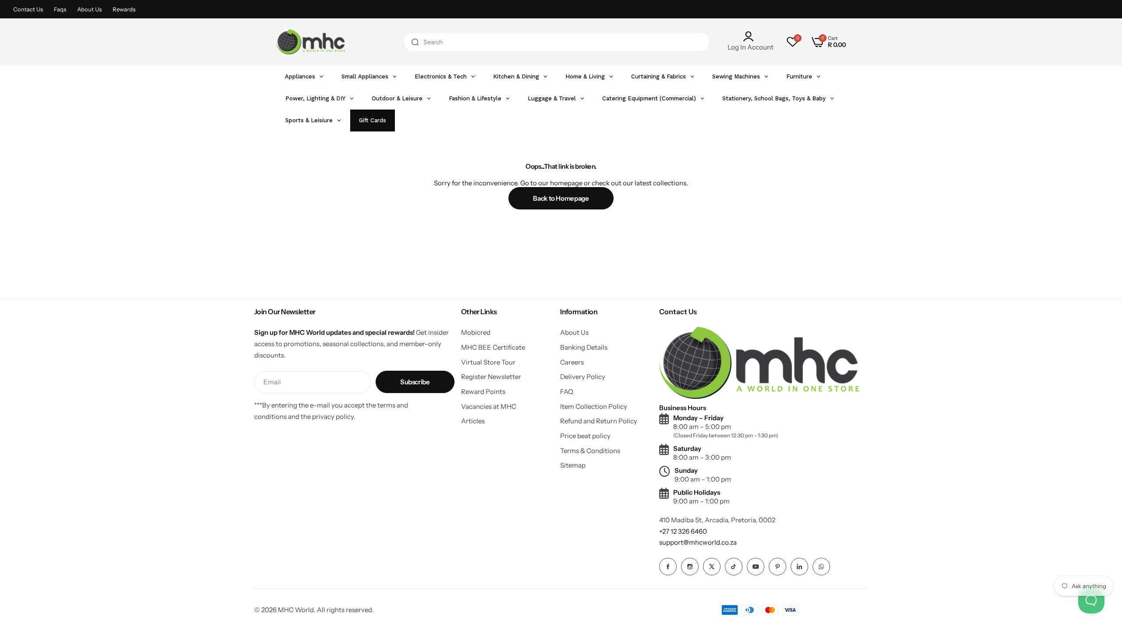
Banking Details (583, 347)
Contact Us (28, 9)
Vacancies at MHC (488, 406)
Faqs (60, 9)
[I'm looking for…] (415, 42)
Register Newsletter (491, 376)
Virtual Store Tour (488, 362)
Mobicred (475, 332)
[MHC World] (310, 41)
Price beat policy (585, 436)
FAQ (566, 391)
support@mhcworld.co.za (698, 542)
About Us (89, 9)
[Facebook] (668, 566)
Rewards (124, 9)
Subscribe (415, 382)
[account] (751, 36)
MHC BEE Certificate (493, 347)
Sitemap (573, 465)
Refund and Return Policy (598, 421)
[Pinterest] (777, 566)
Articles (473, 421)
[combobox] (556, 42)
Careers (572, 362)
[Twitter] (712, 566)
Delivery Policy (582, 376)
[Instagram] (690, 566)
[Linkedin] (799, 566)
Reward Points (483, 391)
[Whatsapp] (821, 566)
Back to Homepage (561, 198)
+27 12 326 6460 (683, 531)
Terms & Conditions (590, 451)
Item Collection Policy (593, 406)
